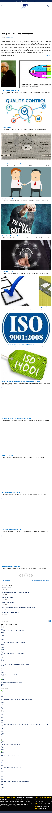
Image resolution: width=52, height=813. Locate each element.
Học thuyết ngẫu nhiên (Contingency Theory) (14, 653)
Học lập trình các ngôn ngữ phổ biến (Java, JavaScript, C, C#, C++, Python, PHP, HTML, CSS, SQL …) (27, 724)
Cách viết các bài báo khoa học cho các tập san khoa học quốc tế (18, 699)
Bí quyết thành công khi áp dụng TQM (11, 612)
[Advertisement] (26, 19)
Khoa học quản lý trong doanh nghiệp (25, 803)
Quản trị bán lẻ (6, 580)
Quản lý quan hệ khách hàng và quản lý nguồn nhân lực (15, 592)
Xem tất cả (47, 55)
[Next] (50, 294)
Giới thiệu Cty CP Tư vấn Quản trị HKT (8, 801)
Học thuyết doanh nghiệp (22, 804)
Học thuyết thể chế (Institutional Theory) (13, 682)
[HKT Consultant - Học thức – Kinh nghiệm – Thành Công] (26, 5)
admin (12, 37)
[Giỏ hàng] (48, 6)
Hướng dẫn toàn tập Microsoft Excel (12, 744)
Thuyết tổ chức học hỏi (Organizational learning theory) (16, 664)
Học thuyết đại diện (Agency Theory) (12, 674)
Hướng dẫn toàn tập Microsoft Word (12, 755)
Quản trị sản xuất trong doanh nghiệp (40, 580)
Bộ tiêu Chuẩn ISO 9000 (8, 602)
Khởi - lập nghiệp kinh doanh (23, 801)
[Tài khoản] (45, 5)
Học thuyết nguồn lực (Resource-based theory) (14, 642)
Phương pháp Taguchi (7, 597)
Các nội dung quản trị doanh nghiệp (25, 799)
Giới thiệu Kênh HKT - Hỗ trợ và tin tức (8, 799)
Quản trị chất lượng (5, 31)
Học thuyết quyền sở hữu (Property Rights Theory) (15, 630)
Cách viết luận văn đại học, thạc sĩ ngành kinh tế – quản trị (17, 781)
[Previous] (2, 294)
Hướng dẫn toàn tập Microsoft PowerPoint (13, 767)
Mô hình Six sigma (6, 587)
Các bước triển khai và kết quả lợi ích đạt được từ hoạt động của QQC (19, 607)
